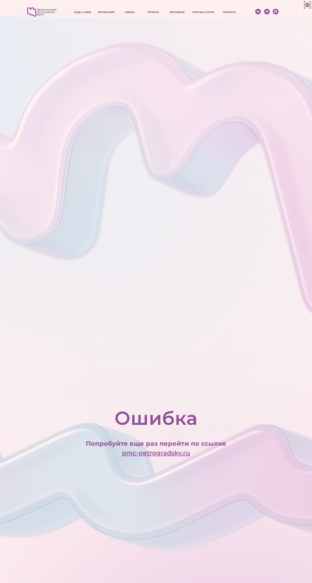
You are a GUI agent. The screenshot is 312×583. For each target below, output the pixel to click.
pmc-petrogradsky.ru (156, 453)
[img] (42, 12)
